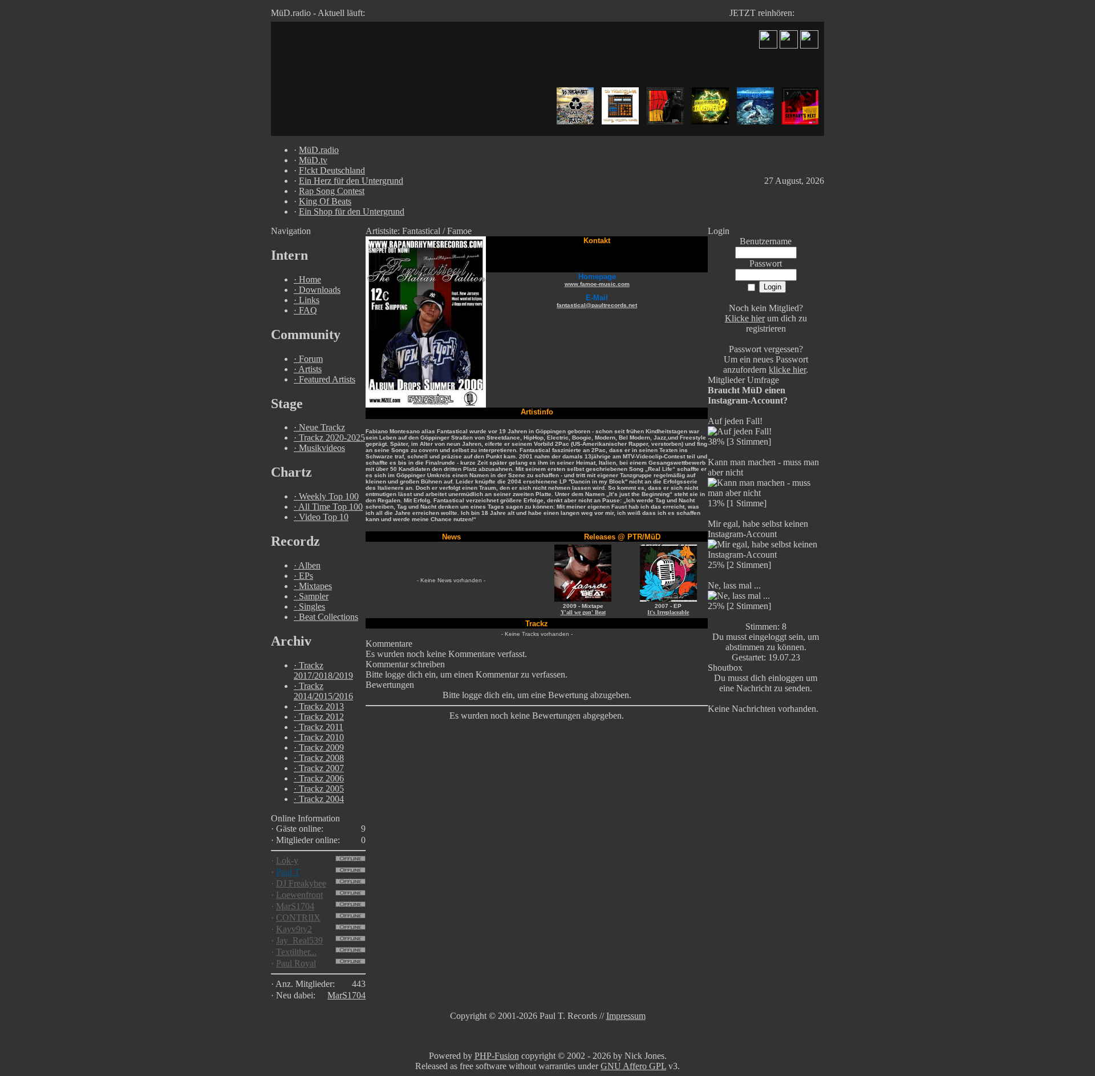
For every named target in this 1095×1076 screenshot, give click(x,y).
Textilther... (296, 952)
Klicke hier (745, 318)
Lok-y (287, 860)
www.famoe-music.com (597, 284)
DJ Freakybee (301, 883)
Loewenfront (299, 895)
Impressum (626, 1016)
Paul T (288, 872)
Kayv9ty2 (294, 929)
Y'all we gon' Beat (583, 612)
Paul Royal (296, 963)
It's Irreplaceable (668, 612)
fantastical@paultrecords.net (597, 305)
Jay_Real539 (299, 940)
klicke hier (787, 369)
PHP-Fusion (496, 1056)
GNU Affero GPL (633, 1066)
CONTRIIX (298, 917)
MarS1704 (295, 906)
